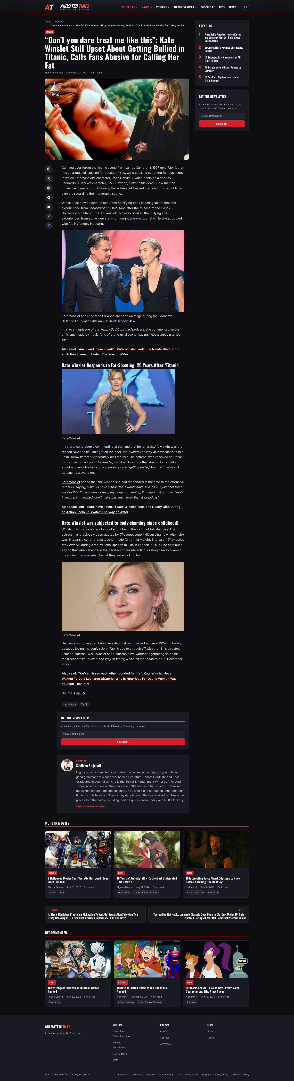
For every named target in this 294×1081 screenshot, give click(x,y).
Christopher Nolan (195, 892)
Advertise (165, 1043)
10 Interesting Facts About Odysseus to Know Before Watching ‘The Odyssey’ (213, 880)
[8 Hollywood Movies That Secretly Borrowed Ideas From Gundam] (78, 849)
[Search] (245, 7)
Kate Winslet (71, 482)
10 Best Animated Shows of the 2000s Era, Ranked (142, 989)
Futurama (191, 1002)
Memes (232, 7)
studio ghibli (124, 892)
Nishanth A (191, 887)
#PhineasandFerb (126, 1002)
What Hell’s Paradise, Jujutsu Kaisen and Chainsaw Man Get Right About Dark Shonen (223, 37)
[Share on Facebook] (49, 188)
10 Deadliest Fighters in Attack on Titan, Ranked (222, 79)
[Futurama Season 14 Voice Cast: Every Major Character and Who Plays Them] (216, 959)
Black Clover (54, 1002)
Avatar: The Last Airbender (150, 1002)
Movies (145, 7)
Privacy (211, 1031)
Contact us (124, 1074)
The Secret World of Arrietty (146, 892)
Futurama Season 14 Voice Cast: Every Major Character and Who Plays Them (212, 989)
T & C (179, 1074)
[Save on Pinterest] (49, 169)
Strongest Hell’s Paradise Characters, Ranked (224, 49)
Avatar (52, 892)
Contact (164, 1037)
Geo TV (79, 693)
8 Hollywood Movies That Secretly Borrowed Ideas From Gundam (78, 880)
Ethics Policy (191, 1074)
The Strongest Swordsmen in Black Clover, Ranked (73, 989)
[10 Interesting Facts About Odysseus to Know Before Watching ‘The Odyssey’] (216, 849)
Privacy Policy (221, 1074)
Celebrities (128, 7)
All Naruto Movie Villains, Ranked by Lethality (223, 69)
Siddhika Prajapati (54, 72)
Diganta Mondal (125, 887)
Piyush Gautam (55, 887)
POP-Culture (208, 7)
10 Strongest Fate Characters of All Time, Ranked (223, 59)
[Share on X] (49, 178)
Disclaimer (150, 1074)
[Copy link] (49, 216)
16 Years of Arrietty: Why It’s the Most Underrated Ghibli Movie (147, 880)
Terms (210, 1037)
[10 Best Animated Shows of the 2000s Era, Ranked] (147, 959)
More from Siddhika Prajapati (92, 806)
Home (48, 21)
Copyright (206, 1074)
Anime (121, 873)
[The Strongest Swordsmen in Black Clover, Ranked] (78, 959)
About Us (137, 1074)
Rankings (122, 982)
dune (61, 892)
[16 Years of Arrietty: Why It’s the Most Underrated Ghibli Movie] (147, 849)
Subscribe (123, 742)
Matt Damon (213, 892)
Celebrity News (121, 1036)
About (163, 1031)
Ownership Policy (240, 1074)
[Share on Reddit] (49, 197)
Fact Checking (166, 1074)
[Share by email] (49, 207)
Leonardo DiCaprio (157, 643)
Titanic (84, 704)
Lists (222, 7)
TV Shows (161, 7)
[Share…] (49, 225)
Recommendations (184, 7)
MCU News (119, 1047)
